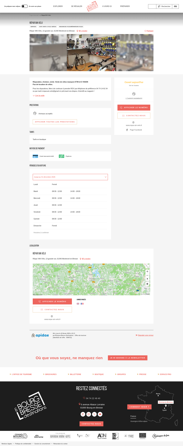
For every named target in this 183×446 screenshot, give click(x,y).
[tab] (68, 177)
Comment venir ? (139, 407)
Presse (142, 374)
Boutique (99, 374)
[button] (164, 5)
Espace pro (165, 374)
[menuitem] (58, 6)
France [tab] (133, 416)
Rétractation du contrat (60, 444)
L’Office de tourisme (22, 374)
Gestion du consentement (42, 444)
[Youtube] (100, 414)
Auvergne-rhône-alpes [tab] (138, 421)
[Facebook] (83, 414)
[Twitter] (94, 414)
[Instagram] (88, 414)
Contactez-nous (91, 424)
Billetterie (75, 374)
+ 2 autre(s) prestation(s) (133, 98)
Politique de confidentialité (23, 444)
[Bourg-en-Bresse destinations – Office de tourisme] (30, 419)
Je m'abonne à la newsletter (127, 358)
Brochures (51, 374)
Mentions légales (7, 444)
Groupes (121, 374)
